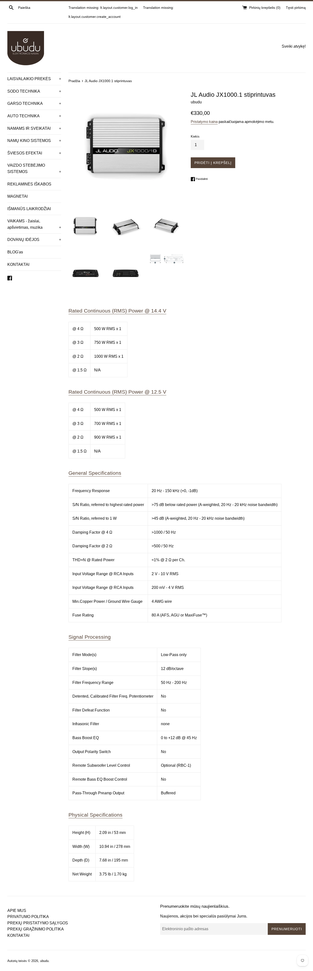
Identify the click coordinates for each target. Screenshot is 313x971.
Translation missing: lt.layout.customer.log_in (103, 8)
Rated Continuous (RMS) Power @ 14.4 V (117, 310)
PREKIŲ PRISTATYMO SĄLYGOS (37, 923)
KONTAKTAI (18, 264)
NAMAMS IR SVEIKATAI (34, 128)
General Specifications (94, 473)
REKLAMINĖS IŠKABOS (29, 184)
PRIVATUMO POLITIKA (28, 917)
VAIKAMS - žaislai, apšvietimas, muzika (34, 224)
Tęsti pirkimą (296, 8)
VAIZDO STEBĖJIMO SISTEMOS (34, 168)
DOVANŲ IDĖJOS (34, 239)
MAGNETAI (17, 196)
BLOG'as (15, 252)
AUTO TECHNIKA (34, 116)
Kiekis (195, 136)
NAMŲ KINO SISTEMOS (34, 141)
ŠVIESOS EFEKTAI (34, 153)
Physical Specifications (95, 815)
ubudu (44, 961)
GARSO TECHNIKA (34, 103)
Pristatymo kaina (204, 121)
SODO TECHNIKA (34, 91)
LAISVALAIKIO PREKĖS (34, 79)
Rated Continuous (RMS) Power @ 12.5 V (117, 392)
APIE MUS (16, 910)
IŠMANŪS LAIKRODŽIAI (29, 209)
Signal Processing (89, 637)
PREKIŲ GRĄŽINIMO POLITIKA (35, 929)
